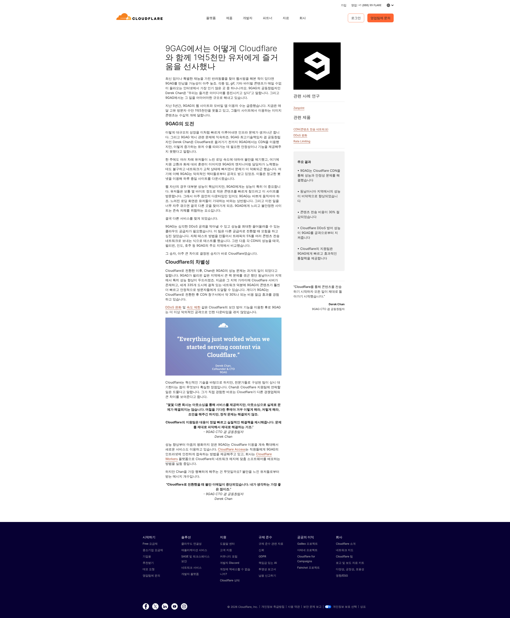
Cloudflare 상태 (230, 580)
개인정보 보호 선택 (345, 606)
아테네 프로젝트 (307, 550)
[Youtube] (174, 606)
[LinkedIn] (165, 606)
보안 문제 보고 (312, 606)
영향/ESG (342, 575)
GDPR (262, 556)
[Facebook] (146, 606)
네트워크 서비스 (191, 567)
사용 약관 (294, 606)
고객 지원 (226, 550)
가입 (343, 5)
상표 (363, 606)
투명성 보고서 (267, 569)
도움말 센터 (227, 543)
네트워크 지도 (344, 550)
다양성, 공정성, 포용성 (350, 569)
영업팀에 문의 (380, 18)
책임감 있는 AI (268, 562)
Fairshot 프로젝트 (308, 567)
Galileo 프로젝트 (307, 543)
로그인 (356, 18)
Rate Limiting (301, 141)
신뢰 (261, 550)
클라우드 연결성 (191, 543)
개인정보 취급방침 (272, 606)
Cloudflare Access (231, 449)
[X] (155, 606)
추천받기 (148, 562)
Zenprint (298, 108)
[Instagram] (184, 606)
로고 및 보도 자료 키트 (350, 562)
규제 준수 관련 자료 (271, 543)
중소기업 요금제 (153, 550)
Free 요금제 (150, 543)
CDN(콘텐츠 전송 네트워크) (310, 129)
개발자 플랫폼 (190, 574)
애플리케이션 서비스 (194, 550)
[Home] (140, 18)
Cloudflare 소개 (346, 543)
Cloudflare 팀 (344, 556)
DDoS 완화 (173, 307)
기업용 (147, 556)
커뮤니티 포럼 (228, 556)
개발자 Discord (229, 562)
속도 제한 (193, 307)
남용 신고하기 (267, 575)
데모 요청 (149, 569)
